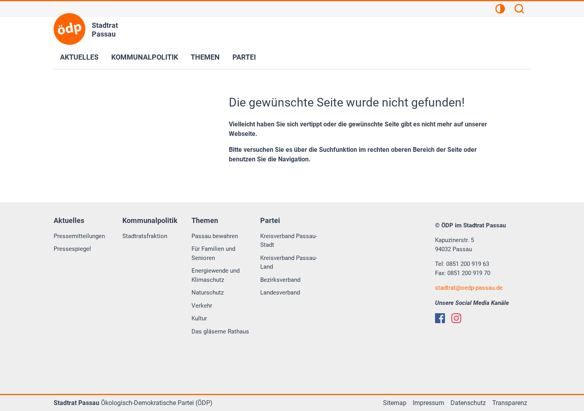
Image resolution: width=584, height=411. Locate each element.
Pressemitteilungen (79, 236)
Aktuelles (79, 57)
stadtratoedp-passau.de (469, 287)
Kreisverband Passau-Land (288, 262)
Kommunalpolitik (144, 57)
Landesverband (280, 292)
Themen (205, 57)
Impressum (428, 403)
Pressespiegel (72, 248)
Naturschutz (207, 292)
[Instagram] (456, 318)
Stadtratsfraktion (144, 236)
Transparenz (509, 403)
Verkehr (201, 305)
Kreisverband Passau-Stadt (288, 241)
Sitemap (394, 403)
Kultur (199, 318)
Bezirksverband (280, 279)
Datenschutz (468, 403)
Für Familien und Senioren (213, 253)
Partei (244, 57)
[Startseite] (69, 29)
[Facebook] (440, 318)
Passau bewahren (214, 236)
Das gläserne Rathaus (220, 331)
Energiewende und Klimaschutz (215, 275)
